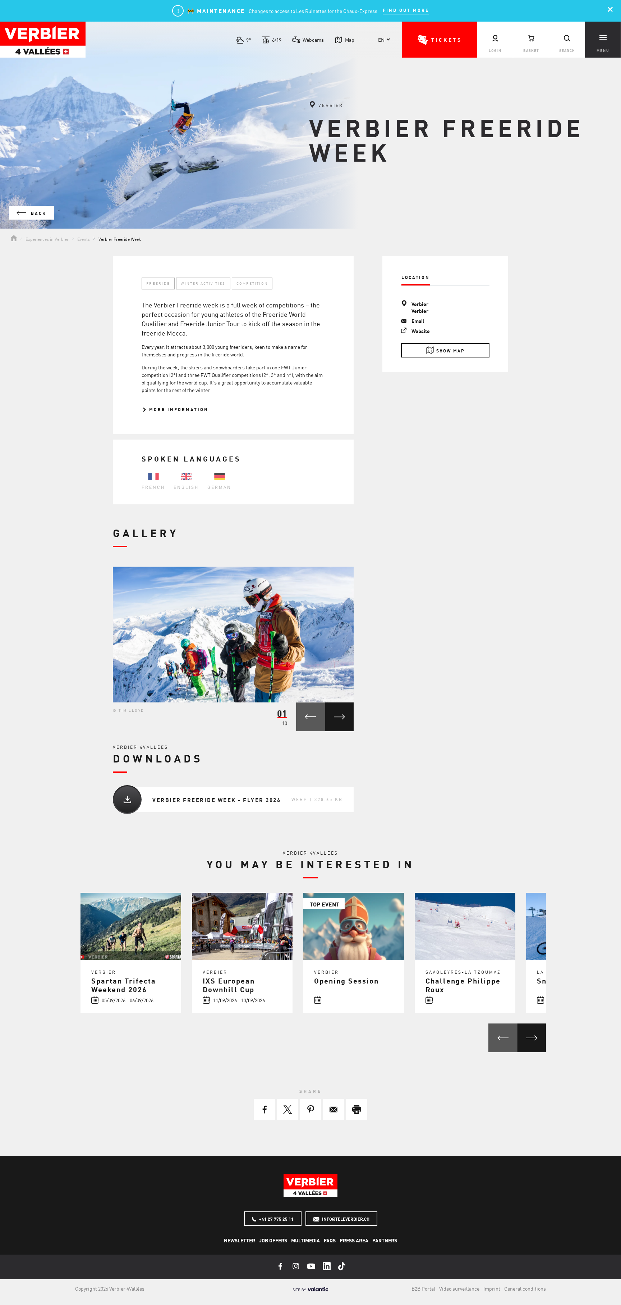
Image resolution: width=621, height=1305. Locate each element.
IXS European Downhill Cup (229, 984)
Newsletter (239, 1240)
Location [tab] (415, 277)
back (37, 213)
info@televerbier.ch (345, 1219)
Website (420, 330)
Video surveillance (459, 1288)
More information (177, 409)
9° (248, 39)
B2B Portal (423, 1288)
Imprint (491, 1288)
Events (83, 239)
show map (450, 350)
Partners (384, 1240)
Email (417, 320)
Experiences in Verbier (47, 239)
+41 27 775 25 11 (276, 1219)
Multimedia (305, 1240)
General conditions (525, 1288)
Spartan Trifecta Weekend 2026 (123, 984)
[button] (439, 40)
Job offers (273, 1240)
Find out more (406, 10)
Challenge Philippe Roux (463, 984)
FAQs (330, 1240)
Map (349, 39)
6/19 (276, 39)
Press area (354, 1240)
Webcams (313, 39)
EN (381, 39)
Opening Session (346, 980)
